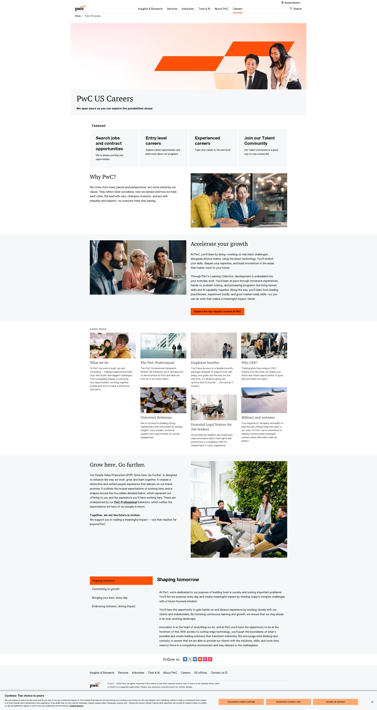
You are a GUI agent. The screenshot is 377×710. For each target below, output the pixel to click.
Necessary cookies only (288, 702)
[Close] (372, 702)
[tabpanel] (222, 611)
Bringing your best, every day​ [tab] (110, 597)
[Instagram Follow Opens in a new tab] (205, 659)
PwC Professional (125, 502)
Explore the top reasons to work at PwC (217, 311)
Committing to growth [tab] (105, 589)
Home (78, 16)
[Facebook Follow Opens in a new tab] (195, 659)
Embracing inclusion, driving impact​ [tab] (113, 606)
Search (297, 8)
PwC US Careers (93, 16)
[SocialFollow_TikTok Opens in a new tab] (210, 659)
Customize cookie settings (241, 702)
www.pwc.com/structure (163, 687)
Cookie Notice (76, 706)
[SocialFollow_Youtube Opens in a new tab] (200, 659)
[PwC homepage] (80, 7)
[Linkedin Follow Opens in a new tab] (185, 659)
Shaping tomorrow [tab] (103, 580)
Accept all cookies (335, 702)
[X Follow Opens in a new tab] (190, 659)
